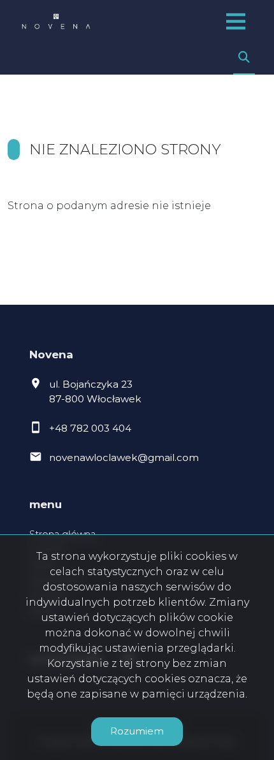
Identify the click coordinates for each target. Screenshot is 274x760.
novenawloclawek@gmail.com (124, 457)
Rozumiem (137, 731)
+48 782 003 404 (90, 428)
